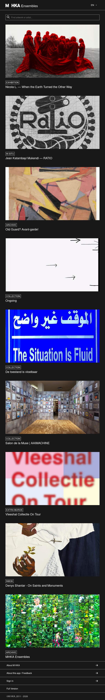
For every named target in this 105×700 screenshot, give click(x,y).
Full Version (12, 688)
